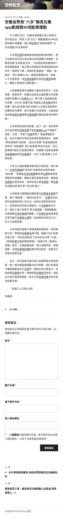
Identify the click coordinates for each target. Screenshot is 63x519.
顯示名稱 (10, 385)
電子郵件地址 (13, 401)
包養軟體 (31, 114)
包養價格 (10, 154)
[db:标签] (13, 309)
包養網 (47, 78)
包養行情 (17, 241)
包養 (34, 43)
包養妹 (8, 296)
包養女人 (26, 98)
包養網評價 (23, 249)
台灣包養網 (16, 169)
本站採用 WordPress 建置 (18, 511)
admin (26, 17)
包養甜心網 (23, 217)
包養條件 (41, 272)
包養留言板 (47, 193)
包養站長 (43, 213)
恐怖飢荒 (12, 5)
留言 (8, 340)
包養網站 (27, 233)
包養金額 (29, 78)
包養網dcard (40, 130)
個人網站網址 (12, 418)
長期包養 (17, 114)
